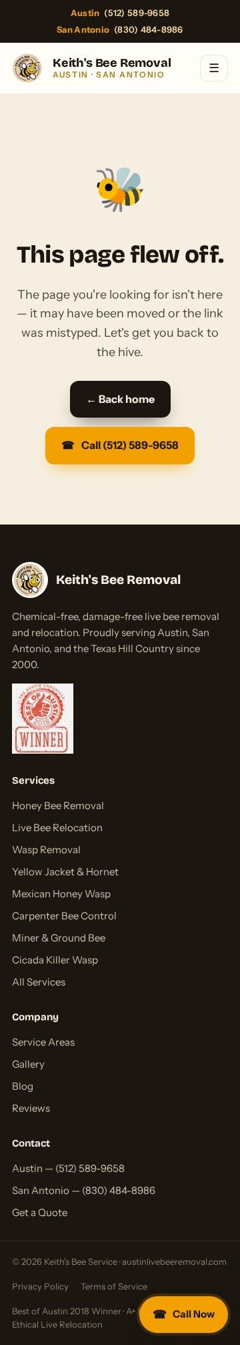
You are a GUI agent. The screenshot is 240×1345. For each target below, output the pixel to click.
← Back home (120, 399)
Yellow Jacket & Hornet (65, 871)
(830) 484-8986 (120, 29)
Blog (22, 1086)
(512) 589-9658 (120, 12)
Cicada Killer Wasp (55, 959)
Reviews (31, 1108)
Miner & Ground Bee (58, 937)
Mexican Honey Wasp (61, 893)
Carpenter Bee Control (64, 915)
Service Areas (43, 1042)
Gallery (28, 1064)
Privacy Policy (40, 1286)
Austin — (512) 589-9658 (68, 1168)
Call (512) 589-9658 (120, 445)
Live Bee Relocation (57, 827)
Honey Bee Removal (58, 805)
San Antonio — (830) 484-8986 (83, 1190)
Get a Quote (39, 1212)
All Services (38, 982)
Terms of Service (114, 1286)
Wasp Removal (46, 849)
